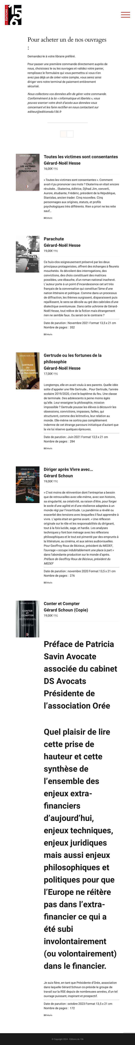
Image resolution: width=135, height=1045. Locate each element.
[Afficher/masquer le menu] (126, 14)
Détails (49, 218)
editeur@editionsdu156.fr (44, 112)
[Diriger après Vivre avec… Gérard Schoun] (28, 484)
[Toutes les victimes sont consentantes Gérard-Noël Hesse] (28, 172)
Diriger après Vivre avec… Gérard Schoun (68, 472)
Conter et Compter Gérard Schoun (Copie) (66, 607)
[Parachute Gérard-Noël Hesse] (28, 254)
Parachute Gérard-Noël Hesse (62, 242)
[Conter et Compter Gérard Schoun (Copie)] (28, 619)
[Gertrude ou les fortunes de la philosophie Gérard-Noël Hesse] (28, 370)
